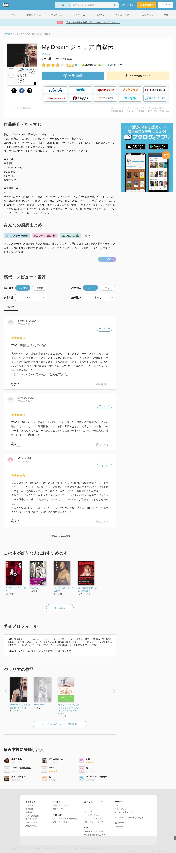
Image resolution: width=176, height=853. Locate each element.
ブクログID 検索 (60, 822)
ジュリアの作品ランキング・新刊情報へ (60, 724)
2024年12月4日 (25, 401)
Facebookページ (122, 826)
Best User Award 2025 (93, 831)
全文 (107, 288)
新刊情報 (29, 809)
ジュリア (46, 53)
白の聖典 (34, 588)
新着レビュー (31, 812)
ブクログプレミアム (92, 818)
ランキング (30, 805)
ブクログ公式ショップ (93, 822)
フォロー (105, 328)
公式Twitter (119, 823)
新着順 (40, 288)
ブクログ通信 (31, 822)
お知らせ (119, 805)
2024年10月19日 (26, 324)
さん (24, 321)
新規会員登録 (146, 4)
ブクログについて (91, 805)
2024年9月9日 (24, 462)
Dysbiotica (39, 705)
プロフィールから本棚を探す (65, 818)
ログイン (166, 4)
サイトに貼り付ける (22, 108)
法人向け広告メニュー (124, 812)
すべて (10, 307)
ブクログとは (127, 4)
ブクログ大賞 (31, 819)
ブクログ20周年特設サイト (95, 835)
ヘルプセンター (121, 809)
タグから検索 (58, 809)
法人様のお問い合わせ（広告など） (130, 818)
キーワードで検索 (60, 805)
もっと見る (105, 259)
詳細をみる (102, 384)
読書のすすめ (31, 826)
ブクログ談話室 (32, 816)
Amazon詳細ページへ (140, 76)
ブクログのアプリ (91, 815)
